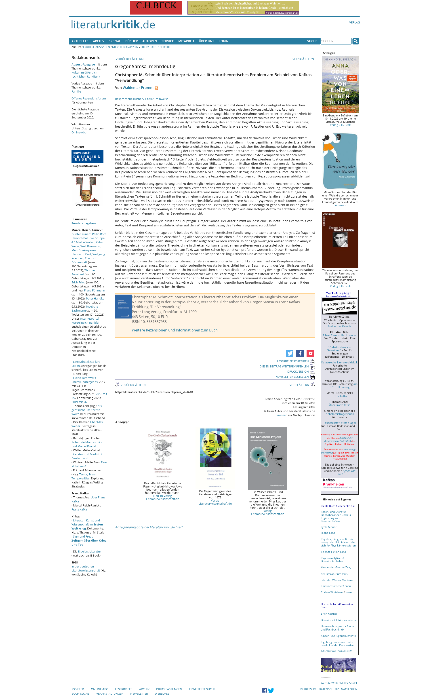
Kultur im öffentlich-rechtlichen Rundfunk (86, 74)
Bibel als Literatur (89, 551)
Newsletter (139, 694)
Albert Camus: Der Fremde (339, 335)
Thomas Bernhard (83, 272)
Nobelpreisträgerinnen (340, 413)
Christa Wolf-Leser (332, 592)
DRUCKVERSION (298, 371)
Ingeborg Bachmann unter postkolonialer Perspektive (337, 643)
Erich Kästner (329, 613)
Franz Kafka (79, 509)
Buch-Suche (80, 694)
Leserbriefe (123, 689)
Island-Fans (328, 532)
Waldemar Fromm (138, 87)
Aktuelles (80, 41)
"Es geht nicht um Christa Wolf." (87, 410)
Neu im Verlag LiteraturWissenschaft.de (162, 497)
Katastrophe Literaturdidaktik (339, 362)
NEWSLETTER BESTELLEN (292, 377)
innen (348, 592)
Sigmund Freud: (89, 540)
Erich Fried (78, 282)
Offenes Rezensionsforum (89, 98)
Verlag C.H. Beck (340, 125)
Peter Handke (95, 298)
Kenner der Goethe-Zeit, (336, 567)
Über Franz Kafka (339, 405)
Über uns (206, 41)
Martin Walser (85, 242)
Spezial (115, 41)
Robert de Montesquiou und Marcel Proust (87, 444)
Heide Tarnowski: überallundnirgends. (85, 380)
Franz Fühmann (94, 290)
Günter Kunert (81, 234)
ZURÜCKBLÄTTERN (129, 59)
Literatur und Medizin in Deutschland (87, 456)
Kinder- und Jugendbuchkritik (338, 635)
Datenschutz (329, 689)
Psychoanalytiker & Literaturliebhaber (333, 559)
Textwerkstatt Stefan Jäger (339, 422)
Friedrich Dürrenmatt (84, 260)
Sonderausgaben (84, 223)
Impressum (308, 689)
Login (224, 41)
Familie (76, 91)
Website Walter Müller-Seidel (339, 683)
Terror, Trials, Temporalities (84, 476)
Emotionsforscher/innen (336, 586)
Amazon (340, 205)
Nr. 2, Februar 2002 (125, 47)
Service (168, 41)
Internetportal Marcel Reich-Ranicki (85, 320)
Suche (312, 41)
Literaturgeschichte (156, 47)
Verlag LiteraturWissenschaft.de (215, 502)
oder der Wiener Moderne (337, 580)
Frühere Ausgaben (96, 47)
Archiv (98, 41)
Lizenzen (281, 415)
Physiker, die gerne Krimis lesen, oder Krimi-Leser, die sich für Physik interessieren (338, 542)
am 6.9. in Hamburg (344, 385)
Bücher (131, 41)
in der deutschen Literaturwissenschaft (86, 568)
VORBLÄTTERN (303, 59)
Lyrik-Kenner (328, 527)
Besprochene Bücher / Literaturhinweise (141, 99)
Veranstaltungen (110, 694)
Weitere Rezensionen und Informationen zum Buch (175, 330)
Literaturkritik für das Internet (339, 620)
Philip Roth (99, 234)
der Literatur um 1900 (334, 574)
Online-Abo (79, 132)
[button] (289, 353)
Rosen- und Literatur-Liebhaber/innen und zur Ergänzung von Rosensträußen (336, 516)
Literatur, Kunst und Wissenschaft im (87, 524)
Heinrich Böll (80, 238)
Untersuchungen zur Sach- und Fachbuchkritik (337, 627)
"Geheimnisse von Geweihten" (339, 348)
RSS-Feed (78, 689)
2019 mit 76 (79, 402)
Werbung (162, 694)
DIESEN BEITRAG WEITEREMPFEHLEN (284, 366)
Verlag (354, 22)
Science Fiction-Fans (333, 551)
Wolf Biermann (90, 246)
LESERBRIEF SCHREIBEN (293, 361)
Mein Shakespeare (84, 250)
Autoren (149, 41)
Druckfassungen (169, 689)
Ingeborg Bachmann (85, 308)
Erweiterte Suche (202, 689)
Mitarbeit (186, 41)
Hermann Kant (81, 254)
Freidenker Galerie (339, 326)
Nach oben (349, 689)
